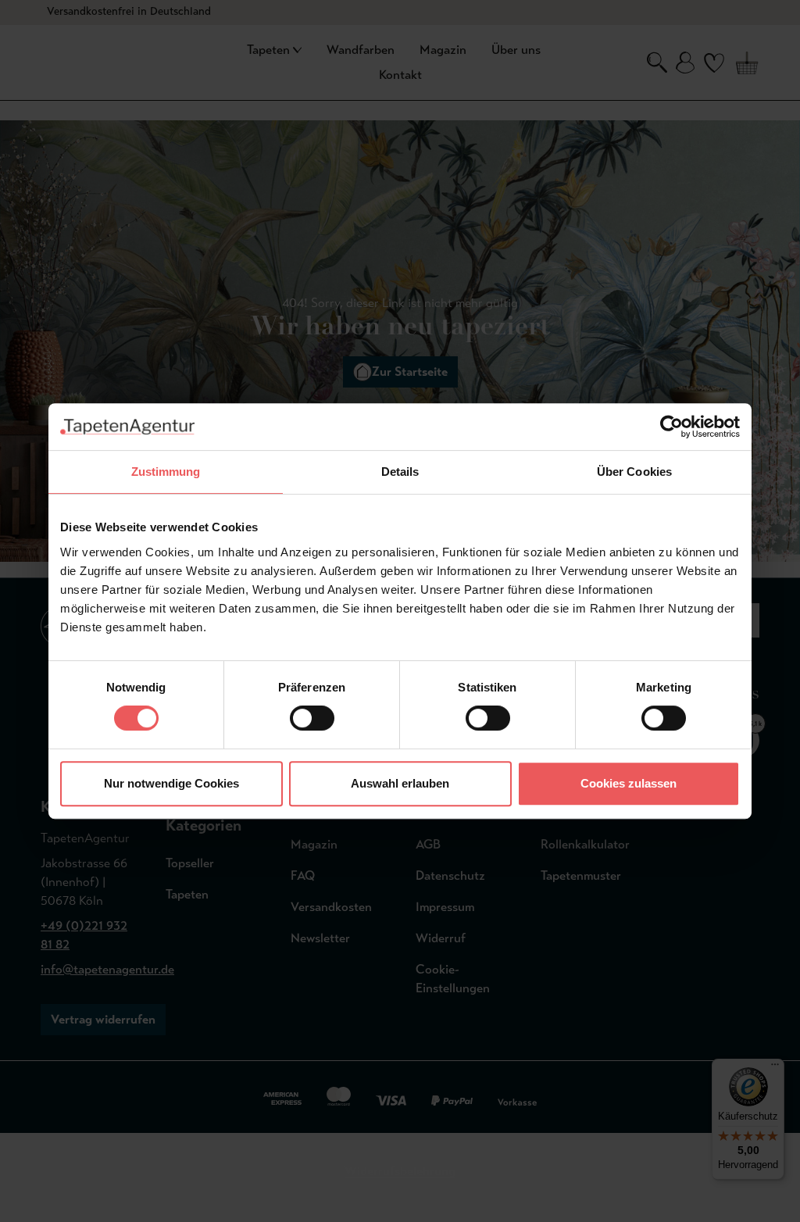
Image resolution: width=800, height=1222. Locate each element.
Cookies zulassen (628, 783)
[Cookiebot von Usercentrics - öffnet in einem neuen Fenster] (671, 426)
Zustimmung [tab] (166, 471)
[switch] (312, 718)
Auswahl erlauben (400, 783)
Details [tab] (400, 471)
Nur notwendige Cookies (171, 783)
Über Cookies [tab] (634, 471)
